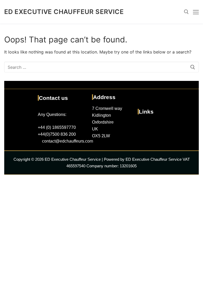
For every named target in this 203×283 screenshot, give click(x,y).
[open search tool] (186, 11)
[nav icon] (196, 11)
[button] (165, 125)
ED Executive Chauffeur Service (64, 12)
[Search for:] (101, 67)
